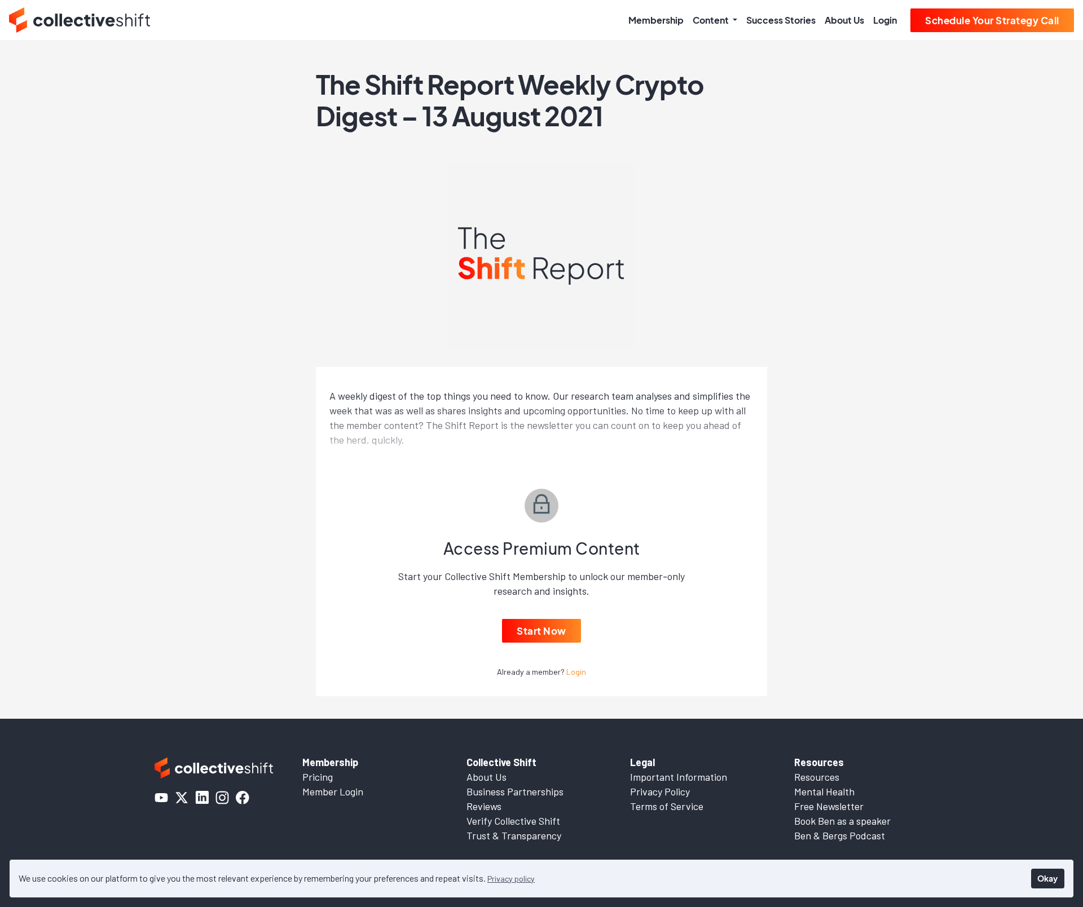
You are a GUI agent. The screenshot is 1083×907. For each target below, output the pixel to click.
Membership (656, 20)
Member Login (332, 791)
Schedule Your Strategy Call (992, 20)
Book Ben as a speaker (842, 821)
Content (711, 20)
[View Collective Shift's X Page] (181, 797)
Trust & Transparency (513, 835)
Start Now (541, 631)
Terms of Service (666, 806)
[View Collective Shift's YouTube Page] (161, 797)
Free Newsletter (829, 806)
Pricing (317, 777)
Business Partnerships (514, 791)
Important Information (678, 777)
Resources (816, 777)
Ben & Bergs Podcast (839, 835)
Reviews (483, 806)
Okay (1047, 878)
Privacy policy (511, 878)
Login (885, 20)
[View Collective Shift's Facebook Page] (242, 797)
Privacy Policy (660, 791)
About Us (844, 20)
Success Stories (781, 20)
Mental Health (824, 791)
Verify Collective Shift (513, 821)
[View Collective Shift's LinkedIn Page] (202, 797)
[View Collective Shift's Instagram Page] (222, 797)
